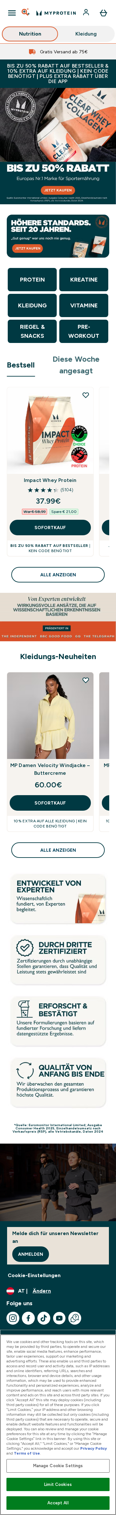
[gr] (58, 146)
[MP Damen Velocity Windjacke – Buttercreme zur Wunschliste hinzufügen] (85, 680)
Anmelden (30, 1254)
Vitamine (84, 305)
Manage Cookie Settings (58, 1465)
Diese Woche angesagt (76, 365)
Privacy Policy (93, 1448)
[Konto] (86, 12)
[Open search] (26, 13)
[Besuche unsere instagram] (12, 1318)
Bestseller (21, 364)
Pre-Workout (83, 331)
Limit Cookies (58, 1484)
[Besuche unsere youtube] (59, 1318)
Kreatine (84, 279)
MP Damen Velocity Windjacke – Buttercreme (50, 769)
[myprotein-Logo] (56, 13)
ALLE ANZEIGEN (58, 574)
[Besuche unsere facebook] (28, 1318)
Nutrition (30, 34)
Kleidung (86, 34)
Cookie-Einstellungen (34, 1275)
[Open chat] (74, 1318)
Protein (32, 279)
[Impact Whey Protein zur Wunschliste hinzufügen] (85, 395)
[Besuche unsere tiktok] (43, 1318)
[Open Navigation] (12, 13)
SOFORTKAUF (50, 527)
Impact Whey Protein (50, 480)
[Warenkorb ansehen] (103, 13)
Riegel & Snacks (32, 331)
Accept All (57, 1502)
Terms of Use (27, 1453)
